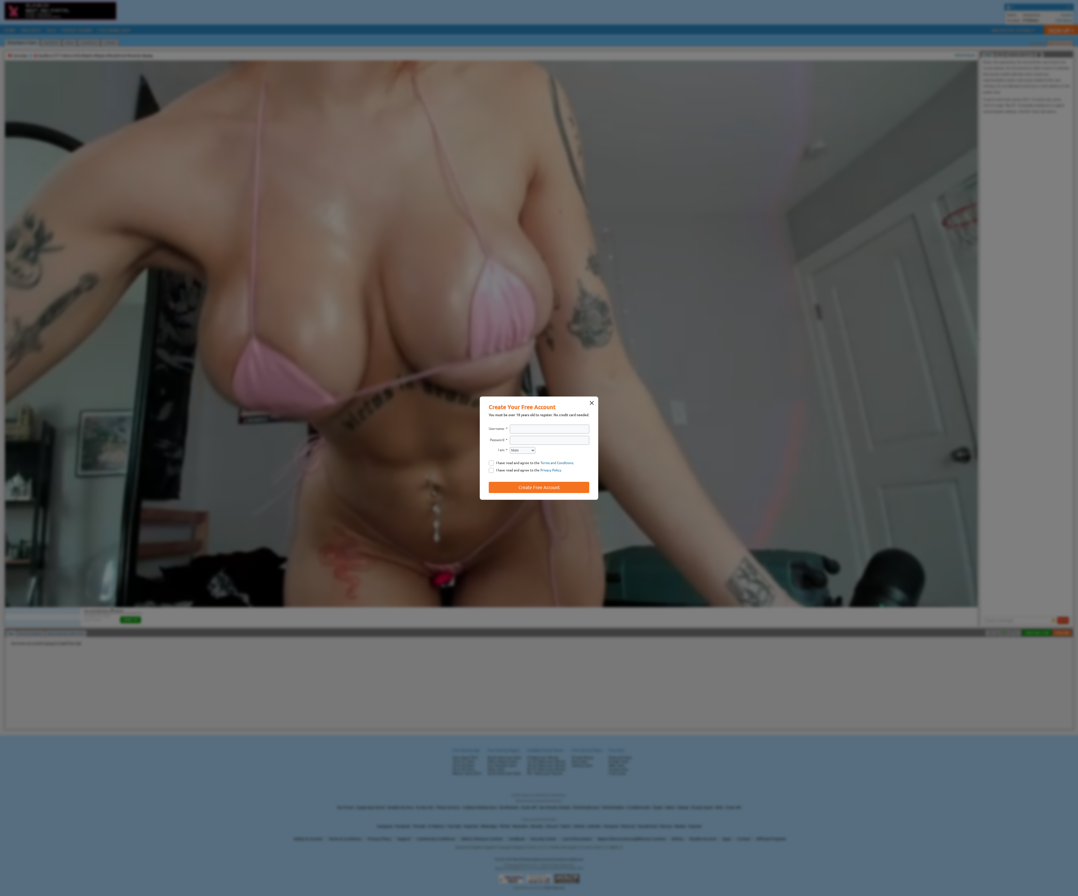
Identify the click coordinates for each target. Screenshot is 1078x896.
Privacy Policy (550, 470)
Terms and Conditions (556, 463)
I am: (501, 450)
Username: (497, 429)
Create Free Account (539, 487)
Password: (497, 440)
